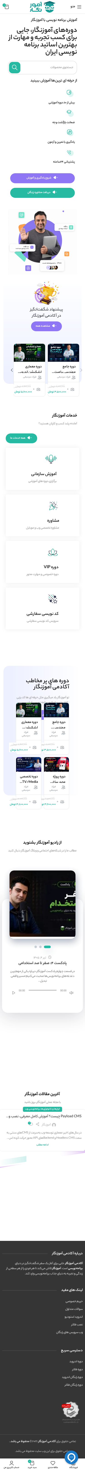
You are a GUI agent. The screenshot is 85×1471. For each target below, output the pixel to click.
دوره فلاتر (77, 1369)
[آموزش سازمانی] (51, 459)
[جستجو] (14, 67)
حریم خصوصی (74, 1301)
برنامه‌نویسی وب (32, 1109)
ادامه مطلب (42, 1145)
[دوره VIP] (52, 552)
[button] (11, 370)
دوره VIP (51, 567)
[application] (42, 990)
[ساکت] (71, 993)
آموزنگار (46, 1124)
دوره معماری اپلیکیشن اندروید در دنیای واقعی (30, 372)
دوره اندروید (76, 1361)
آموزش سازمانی (44, 474)
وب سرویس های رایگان (69, 1332)
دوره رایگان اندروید (72, 1377)
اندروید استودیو (74, 1317)
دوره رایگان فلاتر (74, 1385)
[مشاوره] (53, 506)
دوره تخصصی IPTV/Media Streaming (28, 782)
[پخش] (14, 993)
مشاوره (53, 521)
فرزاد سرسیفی (63, 377)
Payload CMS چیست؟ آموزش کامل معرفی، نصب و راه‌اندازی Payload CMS (45, 1117)
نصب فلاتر (77, 1324)
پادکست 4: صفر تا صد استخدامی (42, 963)
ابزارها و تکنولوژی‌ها (50, 1109)
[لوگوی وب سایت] (42, 6)
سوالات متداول (74, 1309)
